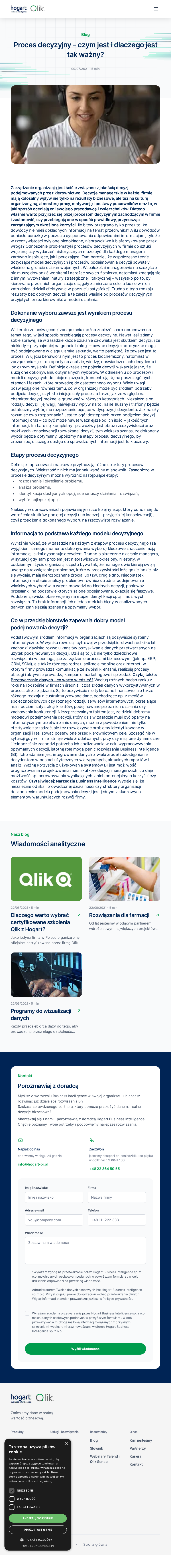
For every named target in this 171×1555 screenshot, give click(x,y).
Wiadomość (34, 1233)
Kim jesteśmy (141, 1440)
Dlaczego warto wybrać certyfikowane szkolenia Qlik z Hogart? (40, 922)
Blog (94, 1440)
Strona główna (95, 1544)
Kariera (135, 1456)
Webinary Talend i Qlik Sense (105, 1459)
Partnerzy (138, 1448)
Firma (92, 1187)
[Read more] (79, 914)
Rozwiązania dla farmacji (119, 915)
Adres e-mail (34, 1210)
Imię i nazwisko (36, 1187)
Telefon (93, 1210)
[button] (38, 1540)
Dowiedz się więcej (40, 1481)
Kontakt (136, 1464)
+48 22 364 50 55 (104, 1168)
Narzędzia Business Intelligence (86, 781)
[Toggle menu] (155, 8)
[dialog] (37, 1495)
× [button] (66, 1443)
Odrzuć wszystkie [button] (38, 1529)
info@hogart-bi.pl (33, 1164)
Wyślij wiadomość (85, 1349)
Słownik (96, 1448)
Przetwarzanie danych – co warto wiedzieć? (52, 680)
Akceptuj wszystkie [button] (38, 1518)
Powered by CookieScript (38, 1545)
